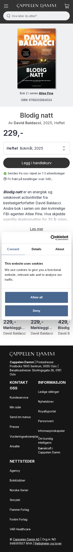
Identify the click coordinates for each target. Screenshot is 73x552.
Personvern (46, 421)
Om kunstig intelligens (45, 440)
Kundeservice (19, 397)
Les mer (36, 229)
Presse (14, 426)
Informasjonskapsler (51, 430)
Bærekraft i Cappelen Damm (49, 450)
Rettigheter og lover (48, 543)
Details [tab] (37, 249)
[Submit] (7, 15)
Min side (15, 407)
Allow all (36, 297)
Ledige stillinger (48, 391)
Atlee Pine (46, 93)
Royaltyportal (47, 411)
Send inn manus (20, 417)
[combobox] (36, 15)
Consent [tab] (13, 249)
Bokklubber (17, 480)
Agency (15, 470)
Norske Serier (19, 490)
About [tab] (59, 249)
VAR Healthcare (20, 529)
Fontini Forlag (18, 519)
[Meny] (6, 6)
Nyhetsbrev (46, 401)
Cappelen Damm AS (26, 539)
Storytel (15, 500)
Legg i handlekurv (36, 163)
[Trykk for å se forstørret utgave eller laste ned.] (36, 58)
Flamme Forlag (19, 509)
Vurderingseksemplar (24, 436)
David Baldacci (27, 123)
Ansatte (15, 446)
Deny (36, 310)
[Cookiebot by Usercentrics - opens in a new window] (51, 237)
